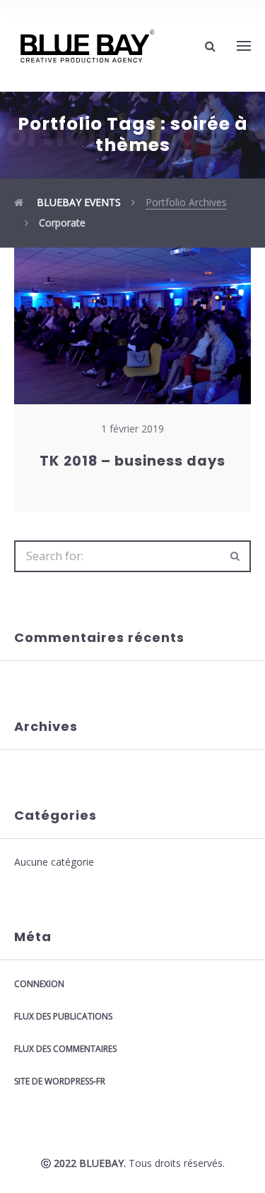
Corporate (62, 222)
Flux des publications (63, 1016)
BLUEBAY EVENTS (77, 202)
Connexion (39, 984)
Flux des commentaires (65, 1049)
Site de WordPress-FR (59, 1081)
